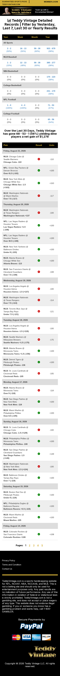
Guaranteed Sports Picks (14, 2)
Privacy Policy (8, 560)
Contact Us (7, 569)
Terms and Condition (11, 564)
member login (51, 2)
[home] (17, 11)
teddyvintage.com (11, 4)
